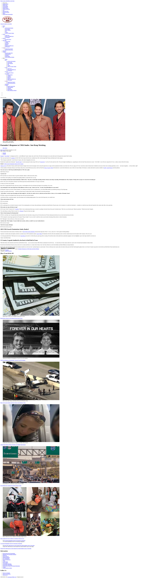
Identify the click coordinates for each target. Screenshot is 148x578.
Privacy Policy (5, 562)
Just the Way (42, 161)
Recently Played (8, 39)
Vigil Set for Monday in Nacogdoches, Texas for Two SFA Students (12, 360)
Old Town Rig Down (9, 49)
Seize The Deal (5, 11)
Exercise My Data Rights (7, 564)
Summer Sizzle (5, 3)
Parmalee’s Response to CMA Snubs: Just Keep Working (28, 248)
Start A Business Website (9, 57)
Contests (6, 42)
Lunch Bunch (5, 7)
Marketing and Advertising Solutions (9, 554)
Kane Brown (23, 235)
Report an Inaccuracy (7, 559)
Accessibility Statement (7, 563)
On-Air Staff (7, 29)
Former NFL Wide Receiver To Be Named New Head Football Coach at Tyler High (15, 548)
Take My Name (19, 161)
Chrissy (6, 32)
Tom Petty (17, 209)
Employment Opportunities (8, 14)
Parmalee (7, 249)
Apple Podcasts (109, 167)
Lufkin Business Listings (7, 568)
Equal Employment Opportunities (9, 553)
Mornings (4, 50)
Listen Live (7, 35)
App (3, 10)
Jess (6, 31)
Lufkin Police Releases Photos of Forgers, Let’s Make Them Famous (13, 444)
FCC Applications (6, 558)
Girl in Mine (7, 156)
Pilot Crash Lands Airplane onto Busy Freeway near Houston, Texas (12, 402)
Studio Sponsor (5, 8)
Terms (4, 560)
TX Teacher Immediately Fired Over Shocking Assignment (11, 543)
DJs (3, 26)
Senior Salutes (5, 6)
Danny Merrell (7, 30)
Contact (4, 51)
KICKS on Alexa (6, 12)
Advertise (7, 55)
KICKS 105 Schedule (9, 28)
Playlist (4, 38)
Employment (7, 56)
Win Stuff (4, 40)
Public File (5, 555)
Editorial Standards (6, 557)
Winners (6, 44)
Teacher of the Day (6, 9)
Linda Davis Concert (9, 48)
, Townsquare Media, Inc (11, 576)
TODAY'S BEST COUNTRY (6, 23)
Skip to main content (4, 0)
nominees (13, 157)
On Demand (7, 37)
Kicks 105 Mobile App (9, 36)
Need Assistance (6, 556)
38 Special (21, 211)
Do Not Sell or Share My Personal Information (11, 565)
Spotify (105, 167)
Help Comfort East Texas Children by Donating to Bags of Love (12, 538)
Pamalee (2, 156)
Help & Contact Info (9, 52)
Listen (4, 34)
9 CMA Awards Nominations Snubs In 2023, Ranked (13, 163)
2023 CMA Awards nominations (29, 231)
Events (4, 47)
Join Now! (7, 43)
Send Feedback (8, 54)
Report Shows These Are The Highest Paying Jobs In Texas (11, 318)
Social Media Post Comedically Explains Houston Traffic (10, 485)
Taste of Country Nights (9, 33)
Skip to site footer (11, 0)
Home (4, 25)
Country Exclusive (8, 250)
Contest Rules (7, 41)
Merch (4, 13)
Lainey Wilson (39, 233)
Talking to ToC (3, 165)
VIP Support (7, 46)
